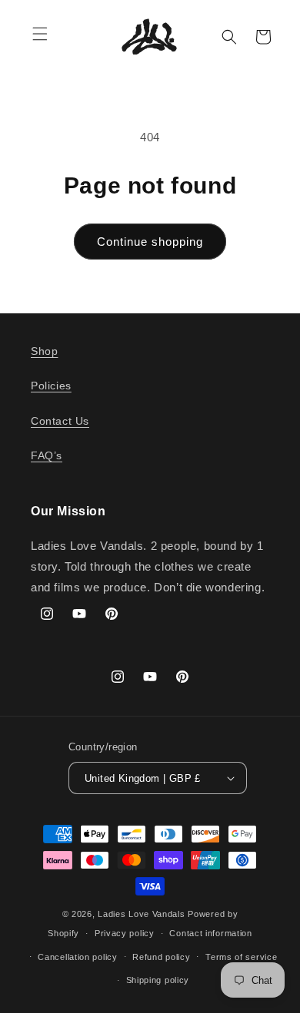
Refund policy (161, 957)
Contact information (210, 933)
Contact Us (60, 421)
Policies (51, 385)
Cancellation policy (77, 957)
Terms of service (241, 957)
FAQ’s (46, 455)
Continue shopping (150, 241)
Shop (44, 351)
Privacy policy (125, 933)
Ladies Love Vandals (141, 914)
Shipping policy (158, 980)
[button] (40, 34)
